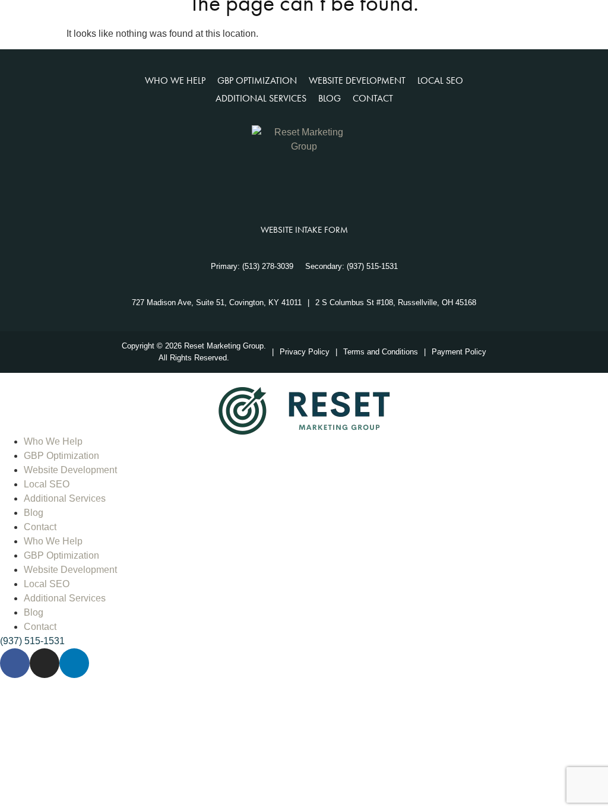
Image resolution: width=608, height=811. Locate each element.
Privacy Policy (305, 351)
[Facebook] (275, 188)
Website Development (70, 470)
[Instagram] (304, 188)
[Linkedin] (332, 188)
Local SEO (46, 484)
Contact (40, 527)
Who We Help (53, 441)
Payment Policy (459, 351)
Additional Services (65, 498)
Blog (33, 513)
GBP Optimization (61, 456)
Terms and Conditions (380, 351)
